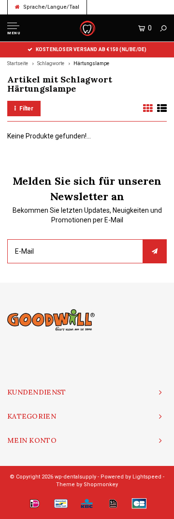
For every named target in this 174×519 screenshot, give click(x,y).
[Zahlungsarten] (35, 503)
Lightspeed (146, 477)
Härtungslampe (91, 63)
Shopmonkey (101, 484)
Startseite (17, 63)
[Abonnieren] (155, 251)
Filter (26, 108)
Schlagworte (50, 63)
